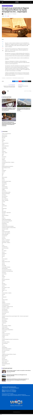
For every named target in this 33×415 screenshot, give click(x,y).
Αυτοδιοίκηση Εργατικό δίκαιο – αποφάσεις (8, 162)
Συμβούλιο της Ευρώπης (5, 328)
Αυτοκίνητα (3, 163)
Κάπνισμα (3, 264)
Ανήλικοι (3, 144)
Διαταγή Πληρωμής (4, 186)
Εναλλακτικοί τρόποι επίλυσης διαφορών (8, 226)
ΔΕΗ (2, 175)
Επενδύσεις (3, 237)
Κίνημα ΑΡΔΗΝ (4, 265)
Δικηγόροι (3, 204)
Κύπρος (3, 275)
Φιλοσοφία (3, 358)
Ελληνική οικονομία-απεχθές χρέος (7, 220)
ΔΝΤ (2, 207)
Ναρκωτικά (3, 283)
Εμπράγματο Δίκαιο (4, 224)
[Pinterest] (3, 48)
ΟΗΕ (2, 291)
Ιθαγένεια (3, 256)
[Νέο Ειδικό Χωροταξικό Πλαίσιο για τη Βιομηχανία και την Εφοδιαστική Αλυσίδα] (24, 103)
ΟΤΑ (2, 298)
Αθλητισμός (3, 137)
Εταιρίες (3, 245)
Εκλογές (3, 216)
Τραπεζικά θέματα (4, 347)
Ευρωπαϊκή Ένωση (4, 246)
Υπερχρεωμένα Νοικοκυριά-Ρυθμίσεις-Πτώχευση (9, 354)
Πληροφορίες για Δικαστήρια (6, 303)
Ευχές (3, 249)
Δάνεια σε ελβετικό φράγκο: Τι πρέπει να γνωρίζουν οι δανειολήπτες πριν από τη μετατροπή (9, 109)
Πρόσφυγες (3, 317)
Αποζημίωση (4, 151)
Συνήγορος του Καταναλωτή (6, 333)
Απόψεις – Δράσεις (4, 152)
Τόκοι (2, 344)
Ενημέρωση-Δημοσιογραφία (6, 231)
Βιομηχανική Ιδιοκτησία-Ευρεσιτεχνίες (7, 166)
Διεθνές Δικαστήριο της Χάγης (6, 192)
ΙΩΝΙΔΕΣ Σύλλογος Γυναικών (6, 261)
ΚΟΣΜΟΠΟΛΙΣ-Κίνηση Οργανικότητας (7, 271)
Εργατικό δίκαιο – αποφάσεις (6, 242)
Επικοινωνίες (4, 238)
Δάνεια (3, 173)
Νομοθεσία (3, 288)
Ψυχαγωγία (3, 365)
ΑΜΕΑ (3, 141)
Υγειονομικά (3, 351)
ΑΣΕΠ (2, 155)
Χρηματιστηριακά (4, 362)
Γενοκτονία (3, 171)
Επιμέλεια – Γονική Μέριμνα (6, 239)
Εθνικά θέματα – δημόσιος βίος (6, 212)
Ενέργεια (3, 230)
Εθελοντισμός (4, 211)
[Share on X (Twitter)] (6, 16)
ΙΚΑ (2, 257)
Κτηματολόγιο (4, 272)
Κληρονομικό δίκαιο (5, 268)
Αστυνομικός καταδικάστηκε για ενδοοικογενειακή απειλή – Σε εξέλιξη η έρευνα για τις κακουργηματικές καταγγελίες (9, 124)
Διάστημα (3, 185)
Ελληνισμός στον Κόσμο (5, 222)
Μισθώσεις (3, 280)
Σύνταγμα (3, 336)
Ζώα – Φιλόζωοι (4, 250)
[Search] (30, 2)
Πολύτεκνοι (3, 314)
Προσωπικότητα (4, 320)
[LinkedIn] (3, 46)
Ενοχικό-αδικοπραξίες (5, 234)
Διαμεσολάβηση (4, 182)
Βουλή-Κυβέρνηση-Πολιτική (6, 167)
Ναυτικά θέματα (4, 284)
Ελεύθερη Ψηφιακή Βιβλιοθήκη (6, 219)
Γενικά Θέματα (4, 170)
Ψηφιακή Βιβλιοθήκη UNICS (6, 363)
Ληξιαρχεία (3, 276)
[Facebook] (3, 42)
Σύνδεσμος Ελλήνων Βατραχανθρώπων (7, 329)
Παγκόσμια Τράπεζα (5, 299)
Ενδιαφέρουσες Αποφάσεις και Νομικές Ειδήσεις (9, 227)
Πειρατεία (3, 301)
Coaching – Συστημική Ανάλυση (6, 133)
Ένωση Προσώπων (4, 235)
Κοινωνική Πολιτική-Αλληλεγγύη (6, 269)
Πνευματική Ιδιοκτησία (5, 305)
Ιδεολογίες (3, 254)
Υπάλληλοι (3, 352)
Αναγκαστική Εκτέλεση (5, 143)
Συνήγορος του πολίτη (5, 335)
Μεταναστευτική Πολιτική (5, 279)
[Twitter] (3, 44)
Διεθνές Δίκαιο (4, 190)
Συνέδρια (3, 332)
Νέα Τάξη (3, 286)
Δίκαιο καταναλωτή (4, 196)
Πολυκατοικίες (4, 313)
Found (1, 414)
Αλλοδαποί (3, 140)
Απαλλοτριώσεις (4, 148)
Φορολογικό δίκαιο (4, 359)
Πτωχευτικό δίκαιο (4, 321)
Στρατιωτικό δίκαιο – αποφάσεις (6, 325)
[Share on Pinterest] (8, 16)
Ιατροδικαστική (4, 253)
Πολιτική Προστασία (5, 310)
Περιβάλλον (3, 302)
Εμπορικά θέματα (4, 223)
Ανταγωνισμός (4, 147)
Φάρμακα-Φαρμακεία (5, 355)
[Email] (3, 50)
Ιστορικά (3, 260)
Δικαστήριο (3, 201)
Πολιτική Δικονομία (4, 309)
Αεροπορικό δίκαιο (4, 136)
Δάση (2, 174)
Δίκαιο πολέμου (4, 197)
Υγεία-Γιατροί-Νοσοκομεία (5, 350)
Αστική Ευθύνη (4, 156)
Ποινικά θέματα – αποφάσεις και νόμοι (7, 306)
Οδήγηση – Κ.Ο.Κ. (4, 290)
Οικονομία (3, 294)
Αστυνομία (3, 158)
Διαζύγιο (3, 178)
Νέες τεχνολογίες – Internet (6, 287)
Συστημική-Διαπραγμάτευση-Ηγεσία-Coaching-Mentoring (10, 339)
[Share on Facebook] (5, 16)
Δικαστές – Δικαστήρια (5, 200)
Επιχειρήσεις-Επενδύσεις (5, 241)
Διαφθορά (3, 189)
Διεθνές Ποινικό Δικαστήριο (6, 193)
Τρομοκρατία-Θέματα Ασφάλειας (6, 348)
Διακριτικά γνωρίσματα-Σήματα (6, 181)
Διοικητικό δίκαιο (4, 205)
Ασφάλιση (3, 159)
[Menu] (2, 2)
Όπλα (3, 295)
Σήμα (2, 324)
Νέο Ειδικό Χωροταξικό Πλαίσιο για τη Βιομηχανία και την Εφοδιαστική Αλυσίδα (23, 109)
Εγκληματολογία (4, 208)
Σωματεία (3, 340)
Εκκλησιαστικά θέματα (5, 215)
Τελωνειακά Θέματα (5, 343)
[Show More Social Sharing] (9, 16)
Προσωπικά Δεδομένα (5, 318)
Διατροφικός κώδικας (5, 188)
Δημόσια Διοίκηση (4, 177)
